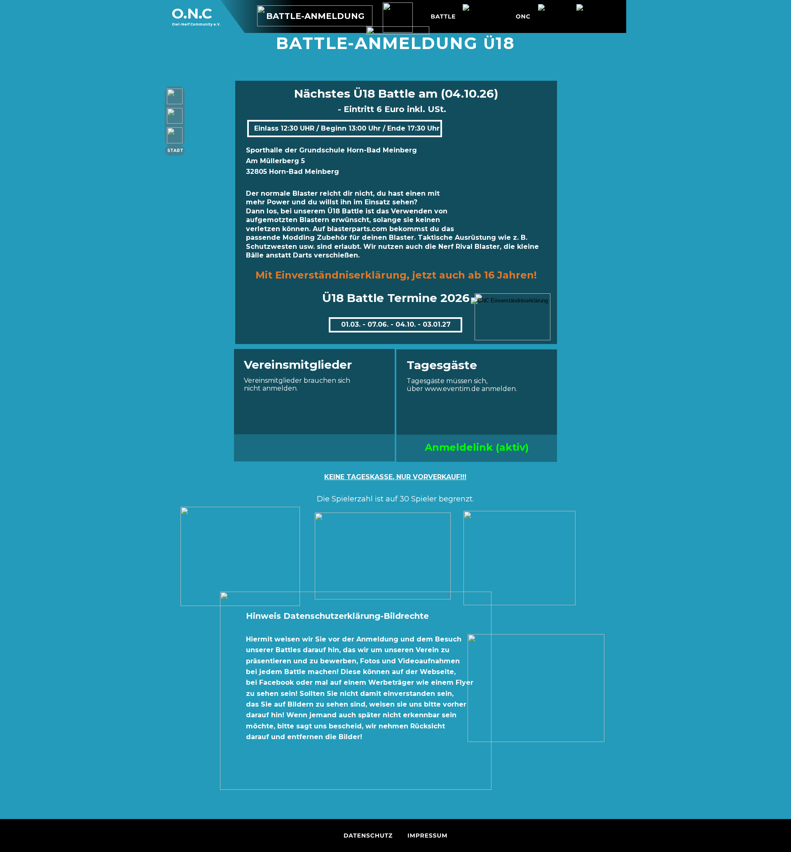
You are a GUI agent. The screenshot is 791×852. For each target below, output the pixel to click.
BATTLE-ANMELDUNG (315, 16)
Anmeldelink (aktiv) (477, 447)
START (175, 150)
